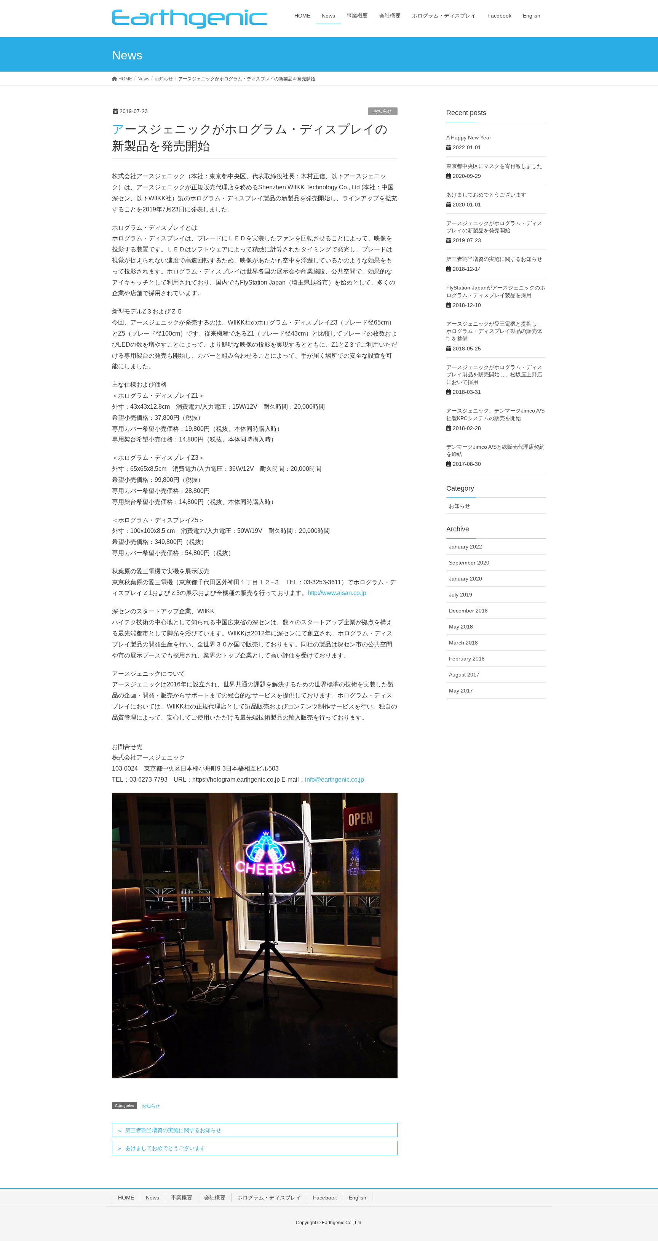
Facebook (325, 1198)
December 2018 (468, 611)
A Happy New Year (468, 137)
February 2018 (467, 659)
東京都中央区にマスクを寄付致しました (494, 166)
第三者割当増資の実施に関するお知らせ (173, 1130)
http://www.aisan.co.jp (337, 593)
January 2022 (465, 547)
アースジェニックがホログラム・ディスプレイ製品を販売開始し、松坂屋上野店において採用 (494, 374)
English (357, 1198)
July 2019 (460, 595)
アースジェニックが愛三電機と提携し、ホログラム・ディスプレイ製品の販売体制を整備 (494, 331)
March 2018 (463, 643)
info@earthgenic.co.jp (334, 779)
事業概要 (181, 1198)
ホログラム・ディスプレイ (269, 1198)
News (152, 1198)
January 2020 (465, 579)
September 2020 (469, 563)
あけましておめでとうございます (165, 1148)
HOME (126, 1198)
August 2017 (464, 675)
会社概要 (214, 1198)
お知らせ (383, 111)
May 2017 (461, 691)
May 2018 (461, 627)
